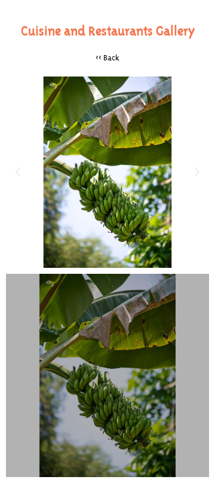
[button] (18, 172)
